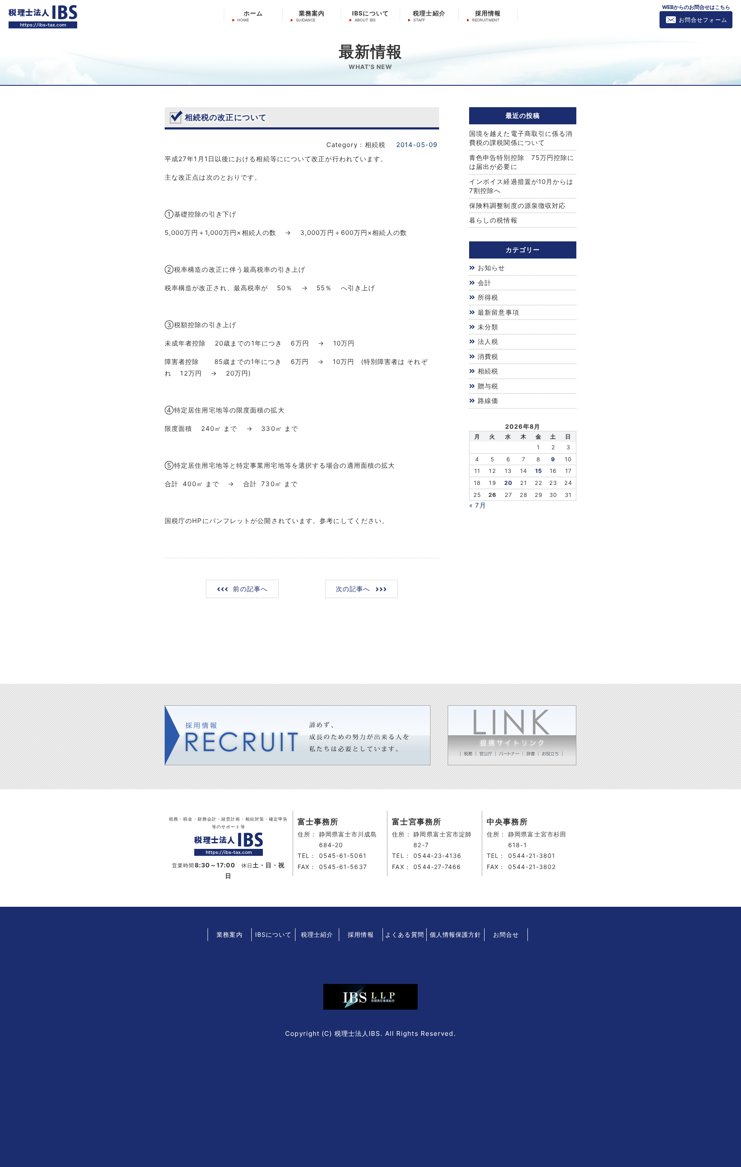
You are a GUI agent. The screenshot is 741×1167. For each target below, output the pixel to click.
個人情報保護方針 (456, 934)
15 (538, 470)
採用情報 (488, 13)
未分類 (488, 327)
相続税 (488, 371)
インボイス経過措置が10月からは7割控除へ (521, 186)
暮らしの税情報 (493, 220)
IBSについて (370, 13)
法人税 (488, 341)
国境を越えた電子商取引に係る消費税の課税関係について (521, 138)
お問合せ (506, 934)
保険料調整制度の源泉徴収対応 (517, 206)
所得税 (488, 297)
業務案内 (312, 13)
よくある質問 (404, 934)
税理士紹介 (429, 13)
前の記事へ (250, 589)
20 (508, 482)
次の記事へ (353, 589)
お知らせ (491, 268)
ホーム (253, 13)
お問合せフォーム (703, 19)
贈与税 (488, 386)
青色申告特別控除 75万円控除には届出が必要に (522, 162)
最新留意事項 (498, 312)
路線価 (488, 401)
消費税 (488, 356)
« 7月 (477, 505)
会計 (484, 283)
